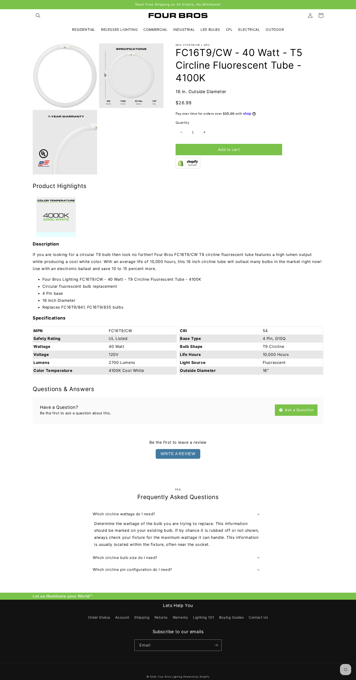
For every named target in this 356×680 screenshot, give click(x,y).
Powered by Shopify (196, 676)
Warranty (180, 617)
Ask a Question (299, 410)
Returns (161, 617)
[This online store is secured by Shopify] (188, 166)
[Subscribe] (216, 645)
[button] (38, 15)
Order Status (99, 617)
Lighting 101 (203, 617)
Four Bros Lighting (170, 676)
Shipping (141, 617)
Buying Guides (231, 617)
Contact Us (258, 617)
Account (122, 617)
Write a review (178, 454)
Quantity (182, 122)
